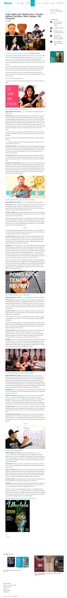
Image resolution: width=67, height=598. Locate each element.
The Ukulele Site (34, 375)
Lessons (22, 3)
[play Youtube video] (25, 96)
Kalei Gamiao (28, 397)
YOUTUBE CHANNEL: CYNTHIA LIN (16, 109)
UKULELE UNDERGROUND (13, 450)
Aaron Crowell (10, 397)
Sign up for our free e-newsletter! (9, 585)
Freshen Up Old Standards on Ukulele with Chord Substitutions (59, 37)
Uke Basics (28, 3)
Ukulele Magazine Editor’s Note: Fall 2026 (12, 570)
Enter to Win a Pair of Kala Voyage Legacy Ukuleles (58, 23)
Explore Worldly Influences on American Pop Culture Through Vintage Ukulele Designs (47, 574)
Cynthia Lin (23, 111)
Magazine (47, 3)
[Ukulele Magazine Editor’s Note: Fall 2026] (18, 562)
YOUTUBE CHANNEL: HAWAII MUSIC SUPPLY (19, 373)
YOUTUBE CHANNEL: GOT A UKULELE (17, 295)
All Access (52, 3)
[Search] (63, 3)
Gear (37, 3)
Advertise (5, 588)
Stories (32, 3)
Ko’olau (31, 378)
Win (39, 3)
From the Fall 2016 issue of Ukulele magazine (16, 53)
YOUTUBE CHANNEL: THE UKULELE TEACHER (20, 200)
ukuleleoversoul (18, 490)
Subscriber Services (7, 583)
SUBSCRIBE (59, 3)
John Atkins (23, 202)
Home (18, 3)
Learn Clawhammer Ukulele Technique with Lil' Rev (58, 43)
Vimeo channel (18, 399)
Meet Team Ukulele (7, 586)
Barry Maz (23, 297)
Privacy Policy (6, 591)
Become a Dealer (6, 590)
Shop (43, 3)
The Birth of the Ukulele (58, 27)
